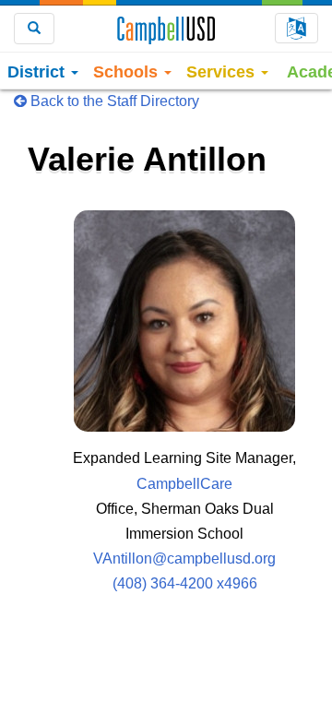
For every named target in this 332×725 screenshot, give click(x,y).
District (38, 72)
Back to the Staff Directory (113, 101)
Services (222, 72)
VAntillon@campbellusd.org (184, 558)
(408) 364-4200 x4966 (185, 583)
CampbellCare (184, 484)
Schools (127, 72)
